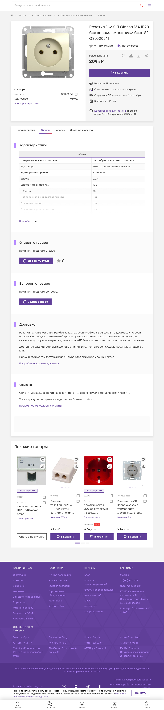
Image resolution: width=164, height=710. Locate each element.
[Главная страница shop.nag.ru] (12, 15)
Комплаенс (55, 600)
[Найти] (142, 5)
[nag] (100, 686)
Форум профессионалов (99, 589)
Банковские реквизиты (26, 596)
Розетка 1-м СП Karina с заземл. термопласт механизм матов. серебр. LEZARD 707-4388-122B (128, 507)
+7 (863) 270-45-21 (58, 642)
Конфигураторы (93, 611)
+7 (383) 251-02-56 (93, 642)
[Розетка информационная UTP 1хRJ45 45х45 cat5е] (32, 470)
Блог (87, 575)
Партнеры (19, 602)
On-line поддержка (60, 575)
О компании (20, 575)
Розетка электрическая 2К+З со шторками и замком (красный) (96, 507)
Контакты (18, 591)
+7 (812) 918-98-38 (129, 642)
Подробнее (26, 221)
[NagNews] (88, 686)
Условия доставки (59, 585)
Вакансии (19, 585)
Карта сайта (56, 606)
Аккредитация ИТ (23, 618)
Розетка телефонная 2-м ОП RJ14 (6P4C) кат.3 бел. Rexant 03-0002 (61, 507)
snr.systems (90, 606)
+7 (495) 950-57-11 (129, 580)
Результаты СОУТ (23, 613)
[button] (48, 52)
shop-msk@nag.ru (130, 585)
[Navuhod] (76, 686)
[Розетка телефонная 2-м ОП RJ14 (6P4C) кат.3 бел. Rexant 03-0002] (65, 470)
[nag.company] (64, 686)
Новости (18, 580)
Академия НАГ (92, 595)
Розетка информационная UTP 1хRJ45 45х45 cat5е (29, 508)
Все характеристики (26, 103)
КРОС (87, 600)
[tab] (26, 130)
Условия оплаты (58, 580)
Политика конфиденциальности (132, 679)
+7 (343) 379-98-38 (22, 642)
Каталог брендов (23, 607)
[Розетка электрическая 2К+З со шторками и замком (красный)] (99, 470)
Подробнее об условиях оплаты (40, 406)
